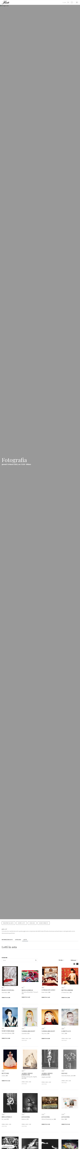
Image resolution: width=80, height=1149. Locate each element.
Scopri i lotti (21, 923)
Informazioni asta (7, 939)
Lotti (25, 939)
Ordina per (73, 960)
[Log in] (71, 2)
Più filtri (61, 960)
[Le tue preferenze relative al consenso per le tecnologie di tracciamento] (7, 1146)
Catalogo (32, 923)
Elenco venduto (43, 923)
